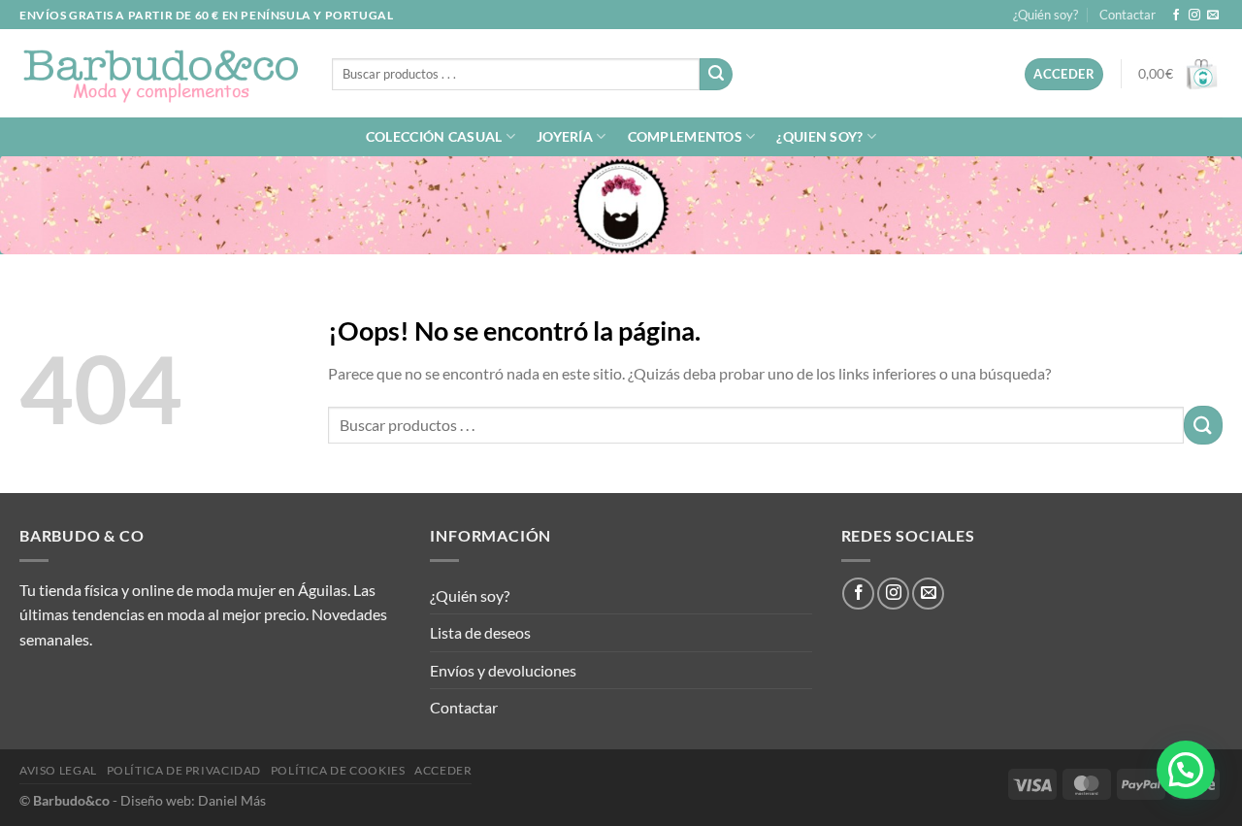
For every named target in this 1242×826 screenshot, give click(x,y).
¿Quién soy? (1045, 14)
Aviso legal (58, 770)
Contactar (1127, 14)
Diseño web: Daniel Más (193, 800)
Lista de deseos (480, 632)
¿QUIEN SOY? (819, 136)
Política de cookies (338, 770)
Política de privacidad (184, 770)
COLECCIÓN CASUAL (434, 136)
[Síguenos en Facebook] (1176, 15)
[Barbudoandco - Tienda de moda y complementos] (161, 73)
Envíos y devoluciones (503, 670)
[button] (1186, 770)
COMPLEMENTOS (685, 136)
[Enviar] (716, 74)
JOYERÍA (565, 136)
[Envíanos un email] (1213, 15)
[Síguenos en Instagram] (1194, 15)
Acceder (443, 770)
